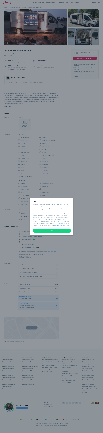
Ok (52, 231)
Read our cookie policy (62, 225)
